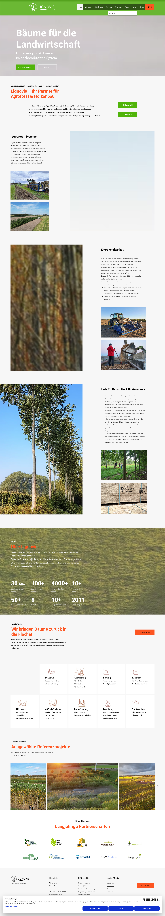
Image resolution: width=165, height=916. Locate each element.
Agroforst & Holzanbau (18, 883)
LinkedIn (110, 892)
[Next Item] (158, 786)
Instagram (110, 883)
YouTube (110, 889)
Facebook (110, 886)
